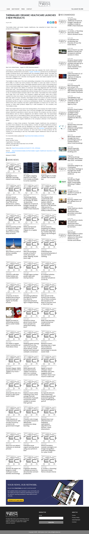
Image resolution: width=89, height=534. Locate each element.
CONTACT (29, 9)
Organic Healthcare (34, 72)
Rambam (41, 128)
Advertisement (76, 520)
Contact (74, 522)
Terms (74, 515)
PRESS (23, 9)
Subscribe (51, 522)
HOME (8, 9)
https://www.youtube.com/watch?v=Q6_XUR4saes (26, 148)
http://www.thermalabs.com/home (34, 136)
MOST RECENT (15, 9)
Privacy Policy (75, 517)
